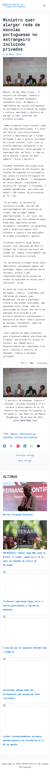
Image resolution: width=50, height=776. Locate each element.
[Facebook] (4, 445)
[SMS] (38, 445)
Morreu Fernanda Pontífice (18, 514)
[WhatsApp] (31, 445)
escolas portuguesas (26, 437)
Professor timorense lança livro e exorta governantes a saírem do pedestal (23, 605)
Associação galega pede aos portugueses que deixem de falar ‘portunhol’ (21, 694)
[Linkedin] (24, 445)
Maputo (14, 433)
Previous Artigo (25, 455)
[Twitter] (11, 445)
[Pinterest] (18, 445)
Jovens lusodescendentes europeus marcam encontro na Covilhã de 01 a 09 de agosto (23, 740)
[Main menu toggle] (44, 5)
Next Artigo (25, 461)
